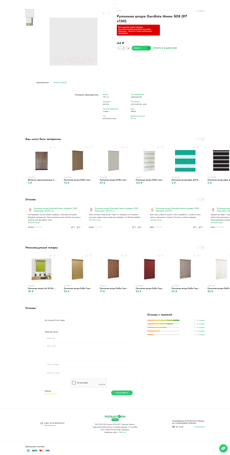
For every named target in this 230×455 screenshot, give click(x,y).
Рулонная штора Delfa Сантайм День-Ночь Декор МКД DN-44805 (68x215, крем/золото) (150, 180)
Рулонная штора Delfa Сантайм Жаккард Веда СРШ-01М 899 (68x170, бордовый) (150, 288)
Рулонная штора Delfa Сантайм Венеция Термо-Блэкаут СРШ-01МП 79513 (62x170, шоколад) (114, 288)
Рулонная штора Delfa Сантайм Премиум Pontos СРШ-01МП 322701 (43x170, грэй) (114, 180)
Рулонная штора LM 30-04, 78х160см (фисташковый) (42, 288)
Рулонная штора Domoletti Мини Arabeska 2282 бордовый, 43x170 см (55, 209)
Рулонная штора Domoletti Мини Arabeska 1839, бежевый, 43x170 (177, 209)
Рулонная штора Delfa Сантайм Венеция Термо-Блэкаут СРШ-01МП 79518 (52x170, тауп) (186, 288)
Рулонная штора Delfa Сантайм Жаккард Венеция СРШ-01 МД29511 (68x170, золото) (78, 288)
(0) (65, 82)
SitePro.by (122, 432)
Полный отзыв (33, 222)
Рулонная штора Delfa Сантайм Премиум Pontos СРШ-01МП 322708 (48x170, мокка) (78, 180)
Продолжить (122, 393)
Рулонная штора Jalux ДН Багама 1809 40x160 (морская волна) (186, 180)
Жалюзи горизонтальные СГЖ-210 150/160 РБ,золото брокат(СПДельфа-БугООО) (42, 180)
